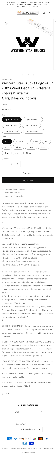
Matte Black (21, 141)
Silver (28, 153)
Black (7, 141)
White (35, 141)
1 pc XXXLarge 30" (34, 131)
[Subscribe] (41, 412)
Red (46, 141)
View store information (14, 196)
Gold (17, 153)
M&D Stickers (11, 448)
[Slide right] (34, 75)
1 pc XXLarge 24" (12, 131)
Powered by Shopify (23, 448)
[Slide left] (22, 75)
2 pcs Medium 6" (33, 119)
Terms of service (29, 452)
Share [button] (7, 393)
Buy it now (28, 180)
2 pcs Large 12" (11, 125)
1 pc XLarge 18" (31, 125)
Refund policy (37, 448)
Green (43, 147)
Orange (31, 147)
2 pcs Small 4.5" (12, 119)
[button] (5, 13)
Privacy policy (49, 448)
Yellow (18, 147)
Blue (7, 147)
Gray (7, 153)
